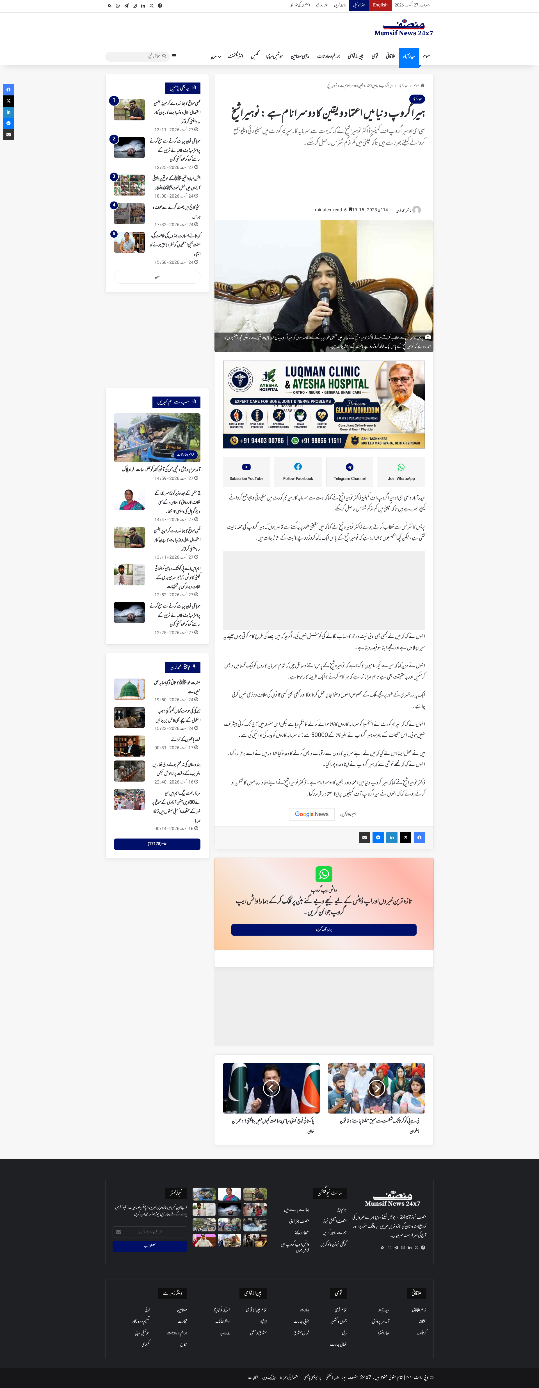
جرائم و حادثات (328, 56)
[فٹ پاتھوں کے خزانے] (129, 746)
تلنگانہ (422, 1322)
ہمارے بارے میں (296, 1210)
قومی (375, 56)
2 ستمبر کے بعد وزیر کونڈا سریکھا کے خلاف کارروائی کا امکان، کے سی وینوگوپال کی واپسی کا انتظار (177, 502)
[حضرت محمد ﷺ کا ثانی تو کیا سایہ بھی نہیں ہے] (129, 689)
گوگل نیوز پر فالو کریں (333, 1244)
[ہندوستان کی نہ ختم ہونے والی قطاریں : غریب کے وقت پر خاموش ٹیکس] (129, 771)
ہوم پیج (342, 1210)
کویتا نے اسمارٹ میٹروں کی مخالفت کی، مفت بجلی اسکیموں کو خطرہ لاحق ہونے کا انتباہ (175, 245)
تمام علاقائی (419, 1310)
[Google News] (312, 814)
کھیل (254, 56)
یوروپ (225, 1333)
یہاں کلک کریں (324, 929)
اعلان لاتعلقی (333, 1378)
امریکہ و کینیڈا (222, 1310)
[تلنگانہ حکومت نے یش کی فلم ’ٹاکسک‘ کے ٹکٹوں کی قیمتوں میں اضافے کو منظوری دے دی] (255, 1240)
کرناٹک (421, 1333)
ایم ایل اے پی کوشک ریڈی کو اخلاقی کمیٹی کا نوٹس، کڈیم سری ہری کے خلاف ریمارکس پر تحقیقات (177, 578)
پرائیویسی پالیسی (312, 1378)
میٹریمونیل (359, 5)
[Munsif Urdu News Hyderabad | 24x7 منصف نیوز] (404, 27)
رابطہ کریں (340, 5)
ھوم (426, 56)
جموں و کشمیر (339, 1322)
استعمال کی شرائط (300, 5)
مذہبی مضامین (300, 56)
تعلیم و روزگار (141, 1322)
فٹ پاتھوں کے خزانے (185, 740)
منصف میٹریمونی (299, 1221)
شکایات (253, 1378)
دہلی (344, 1333)
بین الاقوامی (356, 56)
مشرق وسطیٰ (258, 1333)
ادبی (147, 1310)
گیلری (145, 1345)
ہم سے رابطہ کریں (335, 1233)
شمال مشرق (301, 1333)
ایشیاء (263, 1322)
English (380, 5)
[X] (416, 1247)
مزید (214, 56)
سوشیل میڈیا (274, 56)
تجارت (182, 1322)
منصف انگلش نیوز (335, 1221)
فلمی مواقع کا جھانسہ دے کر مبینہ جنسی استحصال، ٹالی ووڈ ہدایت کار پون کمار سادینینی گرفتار (177, 113)
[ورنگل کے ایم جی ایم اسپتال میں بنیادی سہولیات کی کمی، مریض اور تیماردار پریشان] (255, 1209)
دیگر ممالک (222, 1322)
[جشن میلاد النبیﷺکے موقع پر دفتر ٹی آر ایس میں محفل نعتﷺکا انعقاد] (129, 185)
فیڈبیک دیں (269, 1378)
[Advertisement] (324, 180)
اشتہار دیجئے (322, 5)
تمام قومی (341, 1310)
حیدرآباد (409, 56)
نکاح (183, 1345)
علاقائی (390, 56)
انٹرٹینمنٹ (235, 56)
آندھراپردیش (380, 1322)
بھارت (304, 1310)
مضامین (182, 1310)
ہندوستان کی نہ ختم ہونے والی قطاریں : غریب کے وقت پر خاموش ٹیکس (176, 769)
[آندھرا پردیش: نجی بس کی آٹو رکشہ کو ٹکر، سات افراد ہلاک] (204, 1194)
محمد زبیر (400, 211)
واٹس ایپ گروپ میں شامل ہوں (295, 1247)
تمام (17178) (157, 844)
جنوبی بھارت (301, 1322)
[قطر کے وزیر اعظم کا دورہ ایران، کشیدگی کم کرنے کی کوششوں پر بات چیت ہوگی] (204, 1240)
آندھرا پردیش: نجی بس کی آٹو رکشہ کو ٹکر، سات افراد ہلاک (161, 470)
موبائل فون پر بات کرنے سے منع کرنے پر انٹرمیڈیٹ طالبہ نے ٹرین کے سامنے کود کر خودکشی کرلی (175, 150)
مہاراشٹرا (383, 1333)
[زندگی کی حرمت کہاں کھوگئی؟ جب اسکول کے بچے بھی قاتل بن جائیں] (129, 717)
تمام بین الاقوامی (256, 1310)
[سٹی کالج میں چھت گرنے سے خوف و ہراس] (129, 213)
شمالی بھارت (338, 1345)
